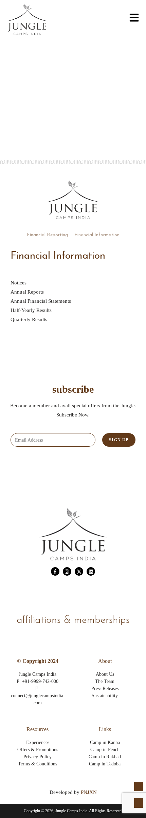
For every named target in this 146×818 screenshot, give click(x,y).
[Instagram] (67, 571)
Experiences (37, 742)
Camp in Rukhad (105, 756)
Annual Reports (27, 292)
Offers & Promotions (37, 749)
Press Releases (104, 688)
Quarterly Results (29, 319)
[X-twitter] (79, 571)
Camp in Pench (105, 749)
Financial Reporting (47, 235)
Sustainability (105, 695)
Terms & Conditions (37, 763)
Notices (18, 282)
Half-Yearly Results (31, 310)
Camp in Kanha (105, 742)
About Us (105, 674)
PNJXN (89, 792)
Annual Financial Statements (41, 301)
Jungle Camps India (37, 674)
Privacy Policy (37, 756)
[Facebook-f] (55, 571)
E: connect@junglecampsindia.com (38, 695)
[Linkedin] (91, 571)
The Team (104, 681)
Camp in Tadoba (105, 763)
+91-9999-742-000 (40, 681)
